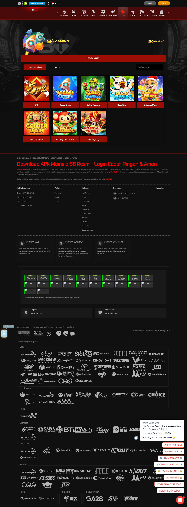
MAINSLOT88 (21, 169)
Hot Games (64, 16)
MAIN (38, 88)
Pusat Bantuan (22, 201)
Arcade (123, 16)
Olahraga (103, 16)
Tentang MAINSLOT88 (25, 193)
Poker (132, 16)
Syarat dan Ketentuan (25, 205)
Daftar (163, 3)
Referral (57, 201)
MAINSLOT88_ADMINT (126, 193)
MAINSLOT (108, 179)
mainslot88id (123, 198)
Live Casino (84, 16)
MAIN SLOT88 (114, 172)
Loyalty (57, 197)
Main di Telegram (38, 3)
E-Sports (142, 16)
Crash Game (113, 16)
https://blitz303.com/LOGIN (159, 433)
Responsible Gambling (25, 197)
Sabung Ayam (152, 16)
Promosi (162, 16)
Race (93, 16)
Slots (74, 16)
